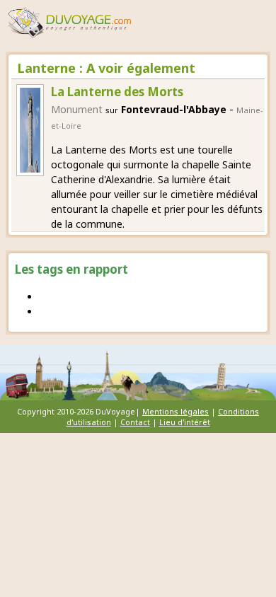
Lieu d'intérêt (184, 422)
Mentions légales (175, 411)
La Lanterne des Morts (117, 91)
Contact (135, 422)
